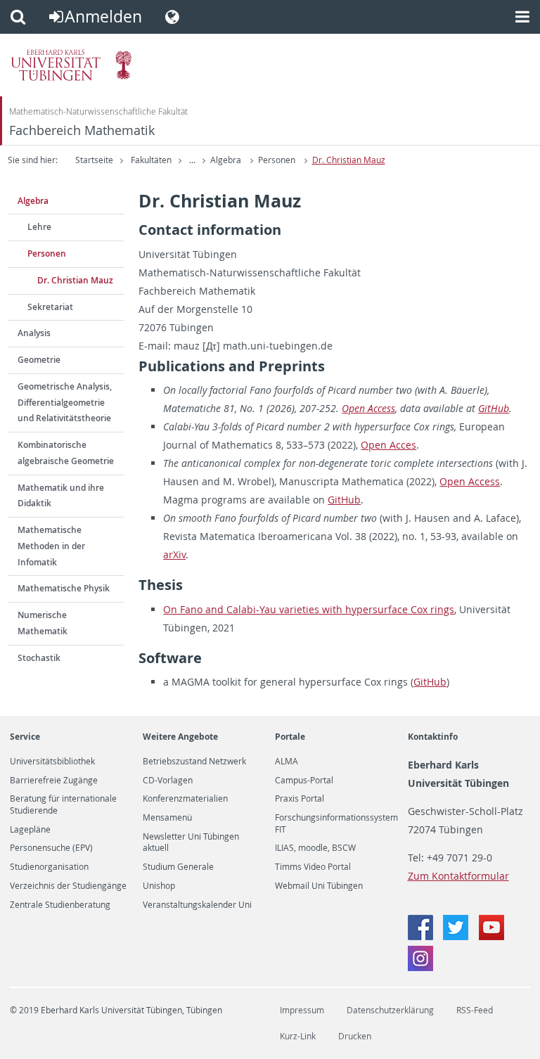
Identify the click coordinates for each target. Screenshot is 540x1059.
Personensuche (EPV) (51, 848)
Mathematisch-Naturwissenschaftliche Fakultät (98, 111)
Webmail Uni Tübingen (319, 886)
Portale (290, 737)
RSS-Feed (474, 1010)
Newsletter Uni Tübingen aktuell (191, 842)
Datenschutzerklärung (390, 1010)
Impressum (302, 1010)
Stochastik (39, 658)
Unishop (159, 886)
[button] (18, 17)
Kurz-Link (298, 1036)
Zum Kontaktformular (458, 875)
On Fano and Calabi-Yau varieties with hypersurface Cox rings (308, 609)
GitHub (493, 408)
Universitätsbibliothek (52, 761)
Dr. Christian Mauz (348, 160)
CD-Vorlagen (168, 780)
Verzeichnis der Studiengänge (68, 886)
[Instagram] (420, 967)
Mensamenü (167, 817)
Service (25, 737)
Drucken (354, 1036)
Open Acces (388, 444)
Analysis (34, 333)
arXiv (174, 554)
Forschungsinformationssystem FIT (336, 823)
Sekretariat (50, 307)
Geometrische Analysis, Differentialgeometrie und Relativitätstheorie (65, 402)
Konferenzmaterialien (185, 798)
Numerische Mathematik (43, 623)
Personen (276, 160)
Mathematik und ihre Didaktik (61, 496)
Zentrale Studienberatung (60, 905)
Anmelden (103, 16)
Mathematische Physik (64, 588)
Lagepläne (30, 829)
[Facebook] (422, 936)
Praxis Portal (299, 798)
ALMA (286, 761)
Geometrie (39, 360)
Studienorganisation (49, 867)
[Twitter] (457, 936)
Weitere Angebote (180, 737)
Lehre (39, 227)
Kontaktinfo (433, 737)
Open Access (368, 408)
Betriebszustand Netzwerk (194, 761)
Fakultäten (151, 160)
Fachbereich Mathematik (82, 130)
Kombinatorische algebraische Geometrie (66, 453)
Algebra (225, 160)
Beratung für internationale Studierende (63, 804)
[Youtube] (491, 936)
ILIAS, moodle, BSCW (315, 848)
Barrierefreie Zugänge (54, 780)
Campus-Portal (304, 780)
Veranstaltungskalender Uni (197, 905)
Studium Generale (178, 867)
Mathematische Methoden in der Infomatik (51, 546)
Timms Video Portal (313, 867)
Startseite (94, 160)
